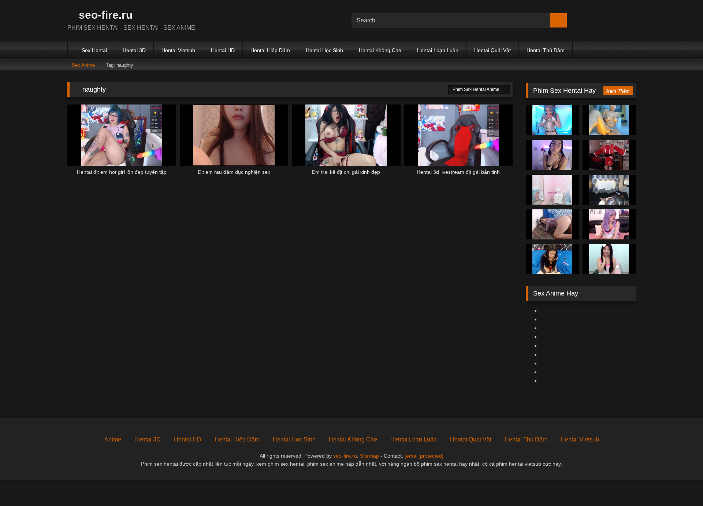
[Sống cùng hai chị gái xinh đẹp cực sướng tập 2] (609, 224)
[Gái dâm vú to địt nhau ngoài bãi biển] (552, 224)
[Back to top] (681, 484)
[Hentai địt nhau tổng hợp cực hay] (552, 120)
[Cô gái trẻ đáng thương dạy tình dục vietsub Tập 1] (609, 155)
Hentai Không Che (380, 50)
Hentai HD (223, 50)
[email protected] (424, 456)
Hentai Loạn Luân (437, 50)
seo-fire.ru (104, 15)
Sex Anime (83, 65)
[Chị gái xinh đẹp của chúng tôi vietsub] (609, 190)
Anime (112, 439)
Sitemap (369, 456)
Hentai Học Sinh (324, 50)
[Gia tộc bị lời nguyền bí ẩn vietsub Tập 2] (552, 190)
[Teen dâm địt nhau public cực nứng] (609, 120)
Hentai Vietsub (178, 50)
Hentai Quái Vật (492, 50)
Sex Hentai (94, 50)
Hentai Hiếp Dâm (270, 50)
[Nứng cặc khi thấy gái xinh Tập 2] (609, 259)
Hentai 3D (134, 50)
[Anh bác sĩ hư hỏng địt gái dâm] (552, 259)
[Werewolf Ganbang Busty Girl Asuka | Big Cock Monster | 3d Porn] (552, 155)
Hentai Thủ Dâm (546, 50)
